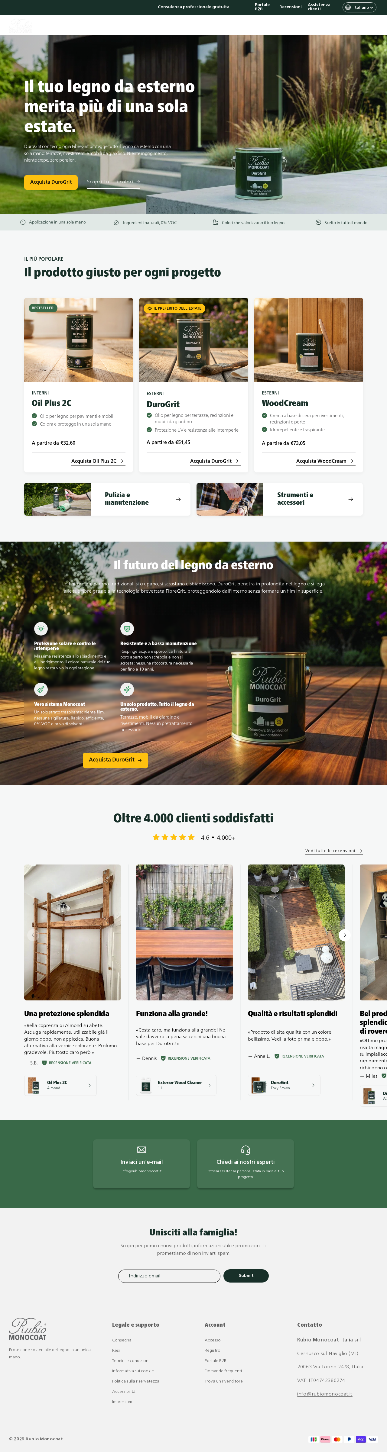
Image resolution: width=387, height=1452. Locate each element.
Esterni (163, 25)
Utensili (195, 25)
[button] (347, 25)
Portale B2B (262, 7)
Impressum (122, 1402)
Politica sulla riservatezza (135, 1381)
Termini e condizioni (130, 1361)
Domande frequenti (223, 1371)
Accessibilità (123, 1391)
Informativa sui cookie (133, 1371)
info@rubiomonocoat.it (325, 1394)
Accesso (213, 1340)
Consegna (122, 1340)
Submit (246, 1275)
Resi (116, 1350)
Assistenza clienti (319, 7)
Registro (212, 1350)
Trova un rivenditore (224, 1381)
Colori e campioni (237, 25)
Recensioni (290, 7)
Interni (134, 25)
